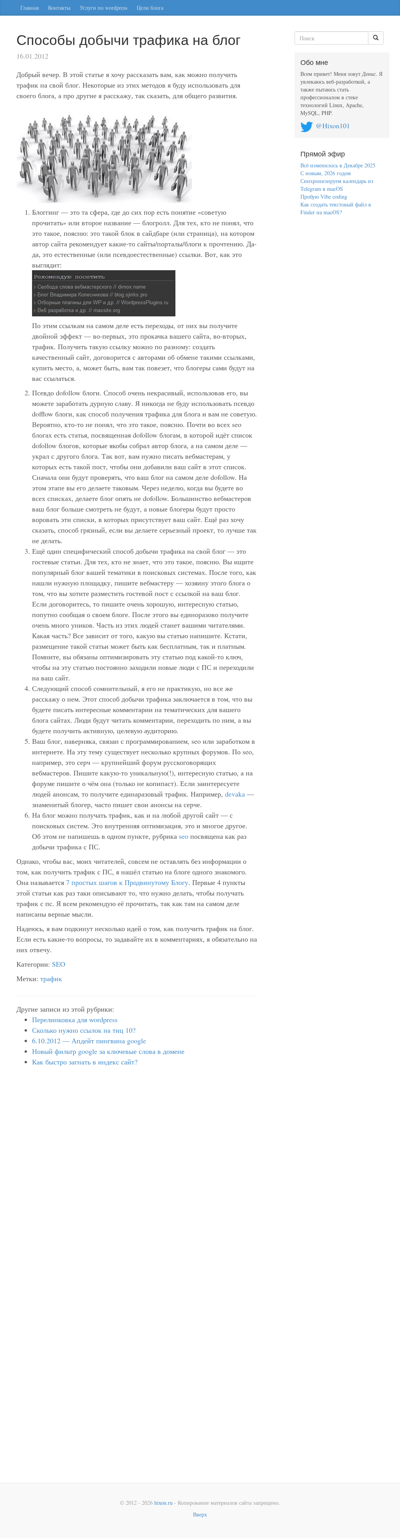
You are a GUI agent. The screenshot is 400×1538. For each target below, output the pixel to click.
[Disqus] (136, 1179)
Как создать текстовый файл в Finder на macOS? (335, 208)
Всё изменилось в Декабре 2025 (337, 165)
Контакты (59, 7)
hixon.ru (163, 1502)
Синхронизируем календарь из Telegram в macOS (336, 184)
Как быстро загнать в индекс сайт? (85, 1061)
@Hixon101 (333, 125)
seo (183, 836)
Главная (29, 7)
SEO (58, 964)
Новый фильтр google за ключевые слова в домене (108, 1051)
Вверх (200, 1514)
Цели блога (150, 7)
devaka (235, 794)
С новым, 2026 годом (325, 173)
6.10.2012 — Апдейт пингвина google (89, 1040)
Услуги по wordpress (103, 7)
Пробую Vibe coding (323, 196)
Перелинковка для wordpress (75, 1019)
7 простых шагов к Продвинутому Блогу (127, 882)
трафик (51, 978)
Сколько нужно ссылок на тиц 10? (84, 1030)
